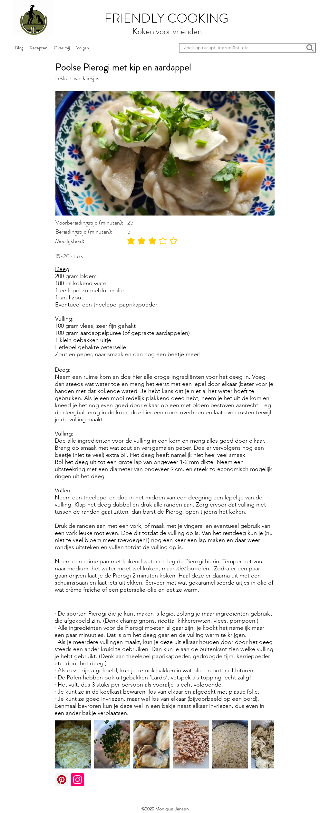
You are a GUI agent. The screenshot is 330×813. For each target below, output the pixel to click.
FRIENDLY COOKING (166, 18)
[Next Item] (263, 744)
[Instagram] (77, 779)
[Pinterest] (61, 779)
